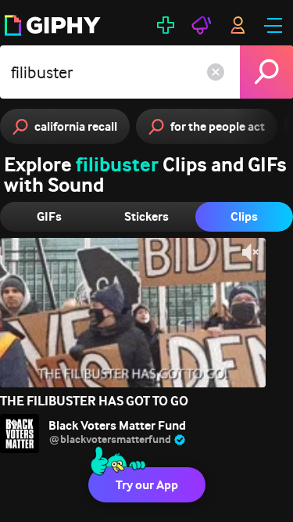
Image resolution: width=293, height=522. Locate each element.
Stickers (146, 216)
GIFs (49, 216)
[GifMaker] (165, 25)
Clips (244, 216)
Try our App (147, 484)
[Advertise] (201, 25)
